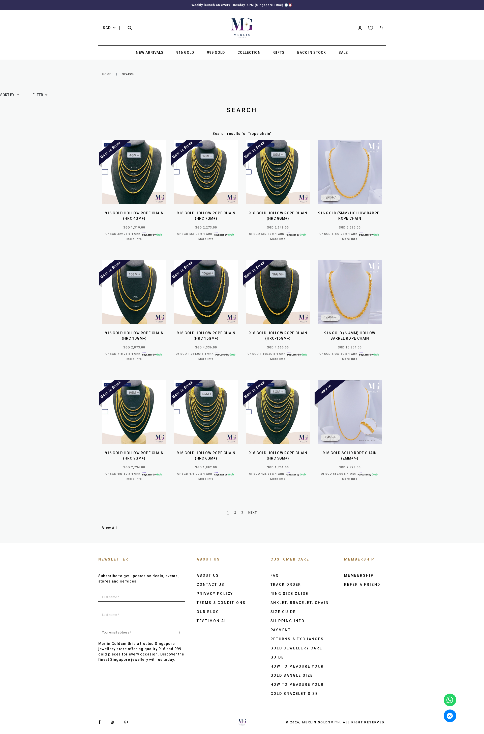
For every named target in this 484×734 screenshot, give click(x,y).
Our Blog (208, 612)
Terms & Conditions (221, 603)
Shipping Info (287, 621)
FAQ (274, 575)
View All (109, 528)
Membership (359, 575)
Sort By (7, 95)
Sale (343, 52)
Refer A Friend (362, 585)
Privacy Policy (215, 594)
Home (106, 74)
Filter (38, 95)
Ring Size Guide (289, 594)
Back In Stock (311, 52)
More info (134, 239)
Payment (280, 630)
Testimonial (212, 621)
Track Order (285, 585)
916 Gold (185, 52)
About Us (208, 575)
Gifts (278, 52)
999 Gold (216, 52)
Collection (249, 52)
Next (252, 512)
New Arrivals (150, 52)
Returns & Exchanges (297, 639)
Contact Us (211, 585)
